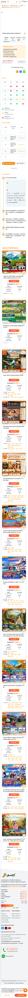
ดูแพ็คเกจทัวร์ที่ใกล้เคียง (7, 63)
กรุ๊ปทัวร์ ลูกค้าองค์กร (6, 918)
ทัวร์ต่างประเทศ (13, 5)
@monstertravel (9, 956)
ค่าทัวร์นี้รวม (21, 163)
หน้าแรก (5, 5)
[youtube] (9, 928)
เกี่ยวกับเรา (3, 914)
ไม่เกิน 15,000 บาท (16, 916)
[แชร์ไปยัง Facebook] (20, 71)
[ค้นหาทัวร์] (20, 1)
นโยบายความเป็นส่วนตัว (20, 983)
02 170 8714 (24, 891)
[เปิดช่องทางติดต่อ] (25, 990)
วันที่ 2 (3, 211)
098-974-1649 (23, 893)
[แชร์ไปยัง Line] (24, 71)
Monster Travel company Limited (9, 981)
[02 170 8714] (17, 1)
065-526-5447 (23, 897)
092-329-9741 (23, 898)
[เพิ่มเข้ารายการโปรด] (24, 253)
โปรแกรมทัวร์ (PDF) (9, 163)
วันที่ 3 (3, 220)
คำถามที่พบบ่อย (4, 916)
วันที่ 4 (3, 228)
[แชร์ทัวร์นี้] (17, 71)
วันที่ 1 (3, 178)
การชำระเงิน (3, 920)
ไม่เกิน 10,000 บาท (16, 914)
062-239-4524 (23, 895)
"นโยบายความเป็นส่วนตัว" (19, 989)
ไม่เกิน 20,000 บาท (16, 918)
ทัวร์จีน (21, 5)
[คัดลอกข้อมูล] (25, 34)
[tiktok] (6, 928)
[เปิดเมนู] (8, 2)
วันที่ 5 (3, 235)
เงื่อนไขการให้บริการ (11, 983)
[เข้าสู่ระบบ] (24, 2)
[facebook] (2, 928)
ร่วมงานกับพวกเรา (5, 922)
